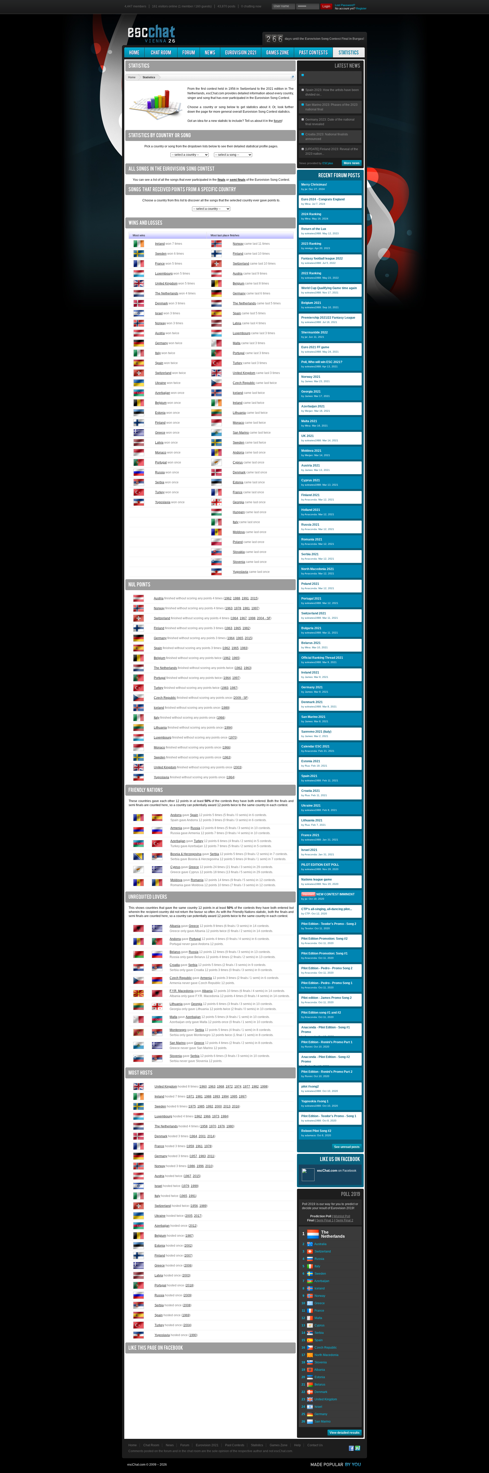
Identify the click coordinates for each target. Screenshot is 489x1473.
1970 (232, 737)
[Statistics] (349, 52)
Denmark (161, 303)
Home (132, 1445)
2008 (187, 1305)
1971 (190, 1096)
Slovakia (239, 552)
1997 (255, 608)
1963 (229, 608)
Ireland (160, 244)
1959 (190, 1146)
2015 (253, 598)
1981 (246, 608)
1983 (243, 648)
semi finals (238, 180)
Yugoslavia (162, 502)
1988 (236, 598)
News (170, 1445)
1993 (216, 1096)
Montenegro (178, 1030)
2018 (189, 1285)
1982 (246, 628)
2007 (188, 1255)
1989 (225, 707)
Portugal (238, 353)
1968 (220, 1086)
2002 (188, 1245)
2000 (218, 1106)
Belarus (175, 952)
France (160, 263)
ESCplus (327, 163)
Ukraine (160, 383)
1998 (251, 618)
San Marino (241, 432)
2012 (192, 1226)
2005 (189, 1216)
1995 (233, 1096)
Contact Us (315, 1445)
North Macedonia (325, 1355)
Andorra (238, 452)
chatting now (251, 6)
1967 (243, 618)
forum (278, 121)
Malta (236, 343)
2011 (210, 1156)
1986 (191, 1166)
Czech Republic (244, 383)
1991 (245, 598)
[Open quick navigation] (292, 77)
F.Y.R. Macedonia (182, 991)
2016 (235, 1106)
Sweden (161, 253)
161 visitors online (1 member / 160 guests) (182, 6)
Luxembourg (164, 273)
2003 (237, 767)
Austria (237, 273)
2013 (226, 1106)
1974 (237, 1086)
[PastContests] (313, 52)
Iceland (238, 393)
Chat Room (151, 1445)
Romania (197, 880)
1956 (194, 1206)
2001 (202, 1136)
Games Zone (279, 1445)
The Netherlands (166, 293)
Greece (160, 432)
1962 (228, 598)
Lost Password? (345, 5)
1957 (193, 1156)
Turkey (237, 363)
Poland (238, 542)
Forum (184, 1445)
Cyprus (238, 462)
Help (297, 1445)
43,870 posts (226, 6)
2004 (187, 1325)
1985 (201, 1106)
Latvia (237, 323)
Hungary (239, 512)
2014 (210, 1136)
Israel (159, 313)
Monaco (238, 422)
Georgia (238, 502)
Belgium (238, 283)
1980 (230, 1126)
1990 (193, 1335)
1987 (233, 688)
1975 (192, 1106)
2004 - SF (263, 618)
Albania (175, 926)
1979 (185, 1186)
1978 (237, 608)
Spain (237, 313)
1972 (229, 1086)
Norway (238, 244)
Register (361, 8)
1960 (203, 1086)
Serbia (159, 482)
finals (221, 180)
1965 (237, 628)
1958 (204, 1126)
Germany (239, 293)
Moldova (239, 532)
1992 (209, 1106)
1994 (228, 727)
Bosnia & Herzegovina (185, 854)
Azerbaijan (162, 393)
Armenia (176, 828)
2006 (188, 1265)
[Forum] (189, 52)
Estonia (160, 413)
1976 (221, 1126)
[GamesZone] (277, 52)
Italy (158, 353)
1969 (185, 1315)
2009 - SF (240, 698)
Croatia (175, 965)
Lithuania (239, 413)
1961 (199, 1146)
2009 (187, 1295)
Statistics (257, 1445)
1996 (200, 1166)
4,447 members (135, 6)
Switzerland (241, 263)
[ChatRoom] (161, 52)
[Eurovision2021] (240, 52)
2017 (197, 1216)
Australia (320, 1244)
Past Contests (234, 1445)
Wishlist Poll (341, 1216)
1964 (234, 618)
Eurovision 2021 (207, 1445)
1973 (215, 1116)
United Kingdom (166, 283)
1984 (224, 1116)
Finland (238, 253)
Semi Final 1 (325, 1220)
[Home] (134, 52)
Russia (160, 472)
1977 (246, 1086)
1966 (220, 717)
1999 (194, 1186)
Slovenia (239, 562)
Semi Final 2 (344, 1220)
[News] (210, 52)
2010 (208, 1166)
